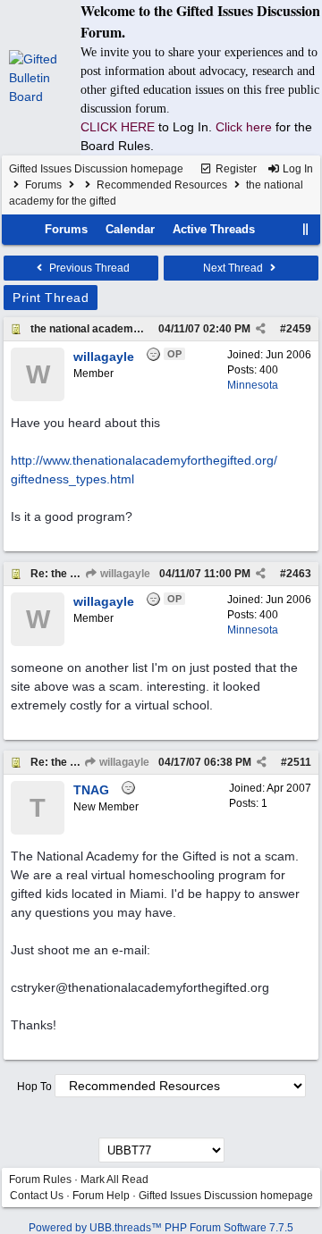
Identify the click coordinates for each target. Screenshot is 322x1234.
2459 (298, 329)
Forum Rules (40, 1179)
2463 (298, 573)
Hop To (34, 1086)
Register (235, 169)
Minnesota (252, 385)
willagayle (123, 573)
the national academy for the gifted (118, 329)
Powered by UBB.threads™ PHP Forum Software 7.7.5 (161, 1227)
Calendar (130, 229)
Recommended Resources (162, 185)
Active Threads (214, 229)
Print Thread (51, 297)
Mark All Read (114, 1179)
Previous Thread (88, 268)
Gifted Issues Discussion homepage (96, 169)
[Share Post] (260, 328)
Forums (43, 185)
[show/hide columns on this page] (306, 229)
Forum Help (101, 1195)
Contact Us (37, 1195)
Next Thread (234, 268)
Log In (296, 169)
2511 (299, 762)
